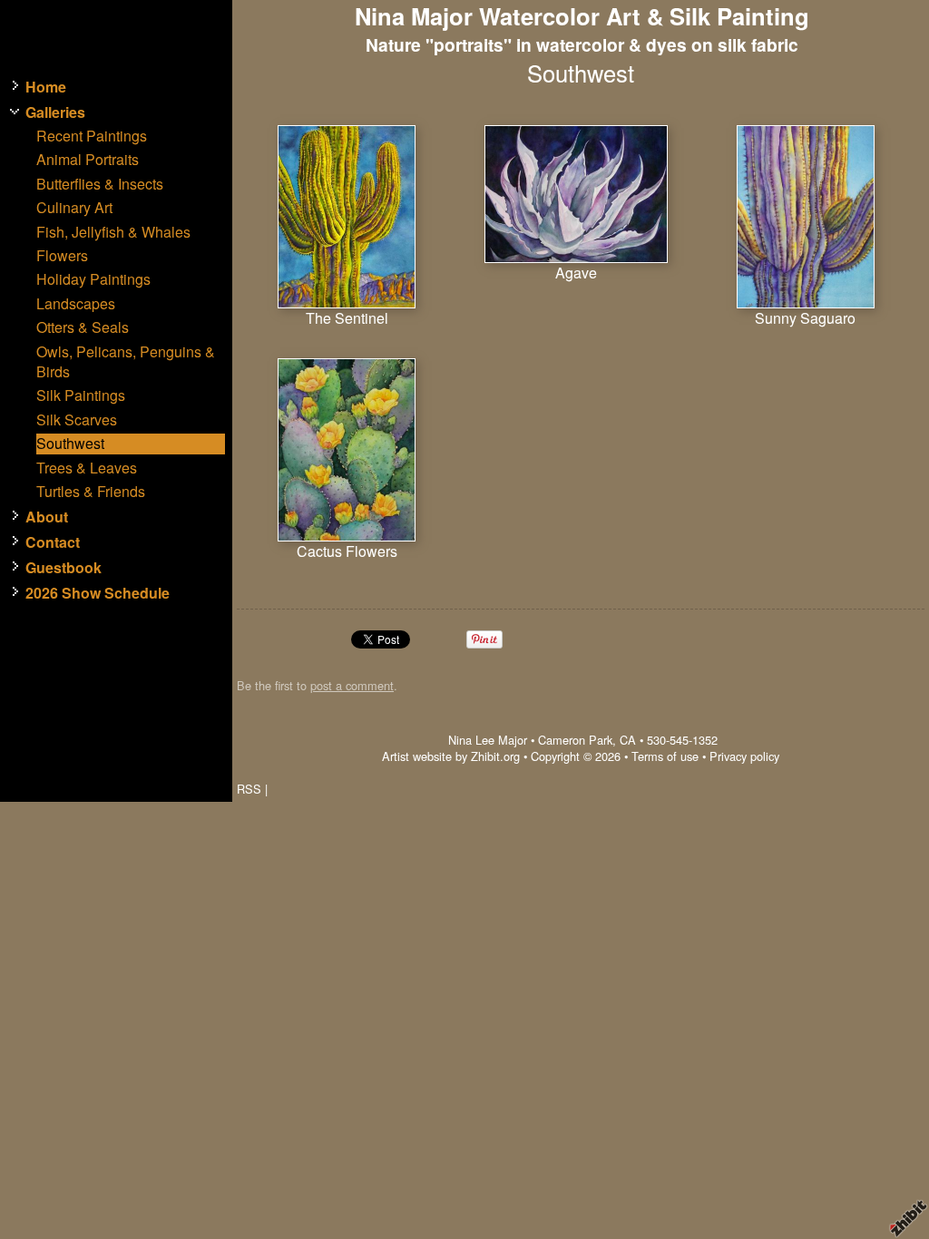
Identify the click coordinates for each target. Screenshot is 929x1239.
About (46, 517)
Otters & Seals (82, 327)
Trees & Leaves (86, 468)
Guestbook (63, 568)
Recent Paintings (91, 136)
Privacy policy (744, 756)
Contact (52, 542)
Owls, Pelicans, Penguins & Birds (125, 362)
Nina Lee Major (487, 739)
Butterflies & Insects (99, 184)
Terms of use (665, 756)
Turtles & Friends (90, 492)
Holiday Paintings (93, 279)
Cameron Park (575, 739)
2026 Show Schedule (97, 593)
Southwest (70, 444)
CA (628, 739)
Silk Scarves (76, 420)
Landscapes (75, 304)
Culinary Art (74, 208)
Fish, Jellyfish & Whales (113, 232)
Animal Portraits (87, 160)
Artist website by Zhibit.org (451, 756)
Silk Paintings (80, 395)
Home (45, 87)
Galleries (55, 112)
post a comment (352, 685)
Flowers (62, 256)
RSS (249, 788)
